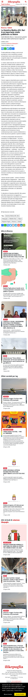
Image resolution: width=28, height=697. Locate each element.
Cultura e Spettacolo (8, 429)
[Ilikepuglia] (14, 2)
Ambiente (6, 396)
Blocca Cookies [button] (8, 694)
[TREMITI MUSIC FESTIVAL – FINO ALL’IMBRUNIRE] (14, 424)
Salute (10, 28)
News (5, 575)
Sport (5, 643)
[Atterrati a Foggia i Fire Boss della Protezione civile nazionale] (14, 391)
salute (19, 221)
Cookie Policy (10, 690)
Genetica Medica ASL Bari (12, 216)
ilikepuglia (4, 218)
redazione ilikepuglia (12, 43)
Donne (5, 503)
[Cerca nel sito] (25, 1)
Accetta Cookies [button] (20, 694)
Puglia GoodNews (5, 4)
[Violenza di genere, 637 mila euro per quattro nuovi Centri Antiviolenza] (14, 497)
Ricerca (3, 28)
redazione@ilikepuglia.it (16, 681)
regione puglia (6, 221)
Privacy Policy (18, 690)
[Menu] (2, 1)
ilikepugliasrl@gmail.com (16, 682)
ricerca (14, 221)
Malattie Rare (12, 218)
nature (20, 218)
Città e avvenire (7, 542)
